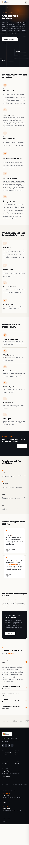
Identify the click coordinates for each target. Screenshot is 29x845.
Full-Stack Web (5, 754)
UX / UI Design (5, 763)
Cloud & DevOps (5, 759)
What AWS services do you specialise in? (14, 700)
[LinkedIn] (3, 745)
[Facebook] (9, 745)
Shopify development (16, 536)
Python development (11, 564)
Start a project (7, 776)
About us (17, 752)
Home (3, 7)
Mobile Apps (4, 757)
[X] (6, 745)
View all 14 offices (6, 813)
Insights (17, 761)
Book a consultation (10, 39)
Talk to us (22, 446)
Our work (17, 754)
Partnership (18, 759)
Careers (17, 757)
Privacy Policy (4, 821)
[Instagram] (12, 745)
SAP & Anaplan (5, 761)
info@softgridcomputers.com (11, 771)
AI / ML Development (6, 752)
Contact (17, 763)
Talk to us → (11, 653)
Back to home (6, 44)
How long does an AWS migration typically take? (14, 687)
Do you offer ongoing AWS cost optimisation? (14, 707)
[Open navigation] (26, 2)
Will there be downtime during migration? (14, 694)
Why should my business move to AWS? (14, 661)
